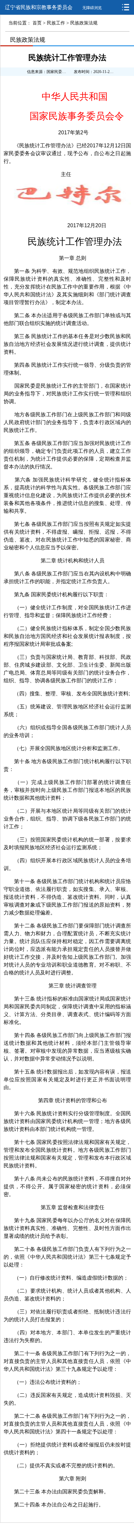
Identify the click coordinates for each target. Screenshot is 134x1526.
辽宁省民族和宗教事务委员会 (39, 7)
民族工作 (56, 23)
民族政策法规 (84, 23)
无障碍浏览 (92, 8)
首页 (37, 23)
